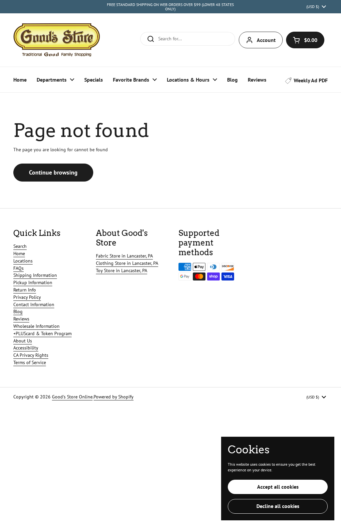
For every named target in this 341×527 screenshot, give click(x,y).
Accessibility (25, 348)
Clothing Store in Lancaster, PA (127, 263)
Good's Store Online (72, 397)
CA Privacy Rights (30, 355)
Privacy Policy (27, 297)
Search (20, 246)
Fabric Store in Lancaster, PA (124, 256)
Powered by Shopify (114, 397)
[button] (305, 40)
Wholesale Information (36, 326)
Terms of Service (29, 362)
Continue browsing (53, 172)
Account (266, 40)
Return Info (24, 290)
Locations (23, 261)
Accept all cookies (278, 486)
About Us (22, 341)
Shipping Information (35, 275)
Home (19, 254)
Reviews (21, 319)
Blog (18, 311)
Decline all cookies (277, 506)
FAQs (18, 268)
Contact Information (33, 304)
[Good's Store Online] (56, 40)
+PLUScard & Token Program (42, 333)
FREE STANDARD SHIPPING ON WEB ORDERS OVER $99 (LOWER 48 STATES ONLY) (170, 6)
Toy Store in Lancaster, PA (121, 270)
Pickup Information (32, 282)
